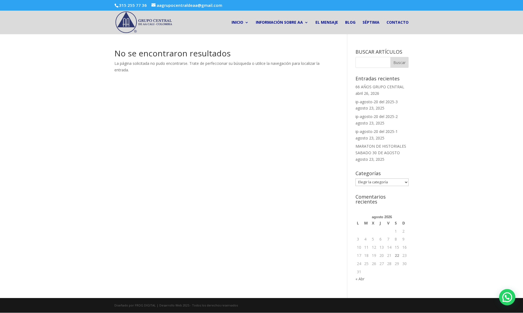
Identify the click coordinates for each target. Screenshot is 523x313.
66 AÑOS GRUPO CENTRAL (379, 86)
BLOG (350, 22)
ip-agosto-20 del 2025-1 (376, 131)
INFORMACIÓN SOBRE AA (279, 22)
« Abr (359, 278)
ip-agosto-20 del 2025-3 (376, 101)
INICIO (237, 22)
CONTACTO (398, 22)
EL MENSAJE (326, 22)
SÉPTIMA (371, 22)
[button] (507, 297)
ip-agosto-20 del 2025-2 (376, 116)
